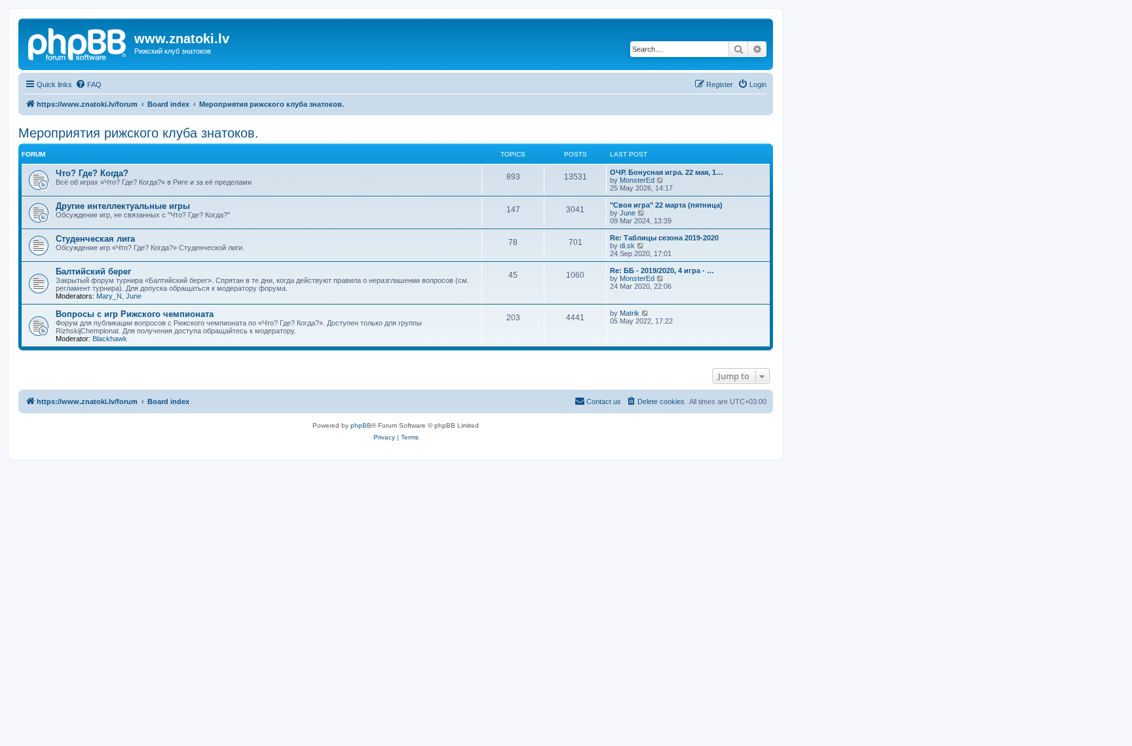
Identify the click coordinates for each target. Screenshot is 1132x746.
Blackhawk (109, 339)
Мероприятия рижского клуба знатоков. (138, 133)
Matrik (629, 313)
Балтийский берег (93, 271)
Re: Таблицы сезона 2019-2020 (664, 238)
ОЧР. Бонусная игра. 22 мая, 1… (666, 172)
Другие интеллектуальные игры (123, 206)
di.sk (627, 246)
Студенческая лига (95, 239)
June (627, 213)
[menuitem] (88, 84)
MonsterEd (637, 180)
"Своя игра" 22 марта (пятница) (666, 205)
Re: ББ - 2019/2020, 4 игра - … (662, 270)
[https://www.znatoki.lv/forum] (78, 43)
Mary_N (109, 296)
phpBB (360, 425)
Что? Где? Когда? (92, 173)
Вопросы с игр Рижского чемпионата (135, 314)
